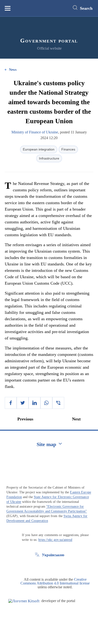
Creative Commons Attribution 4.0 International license (55, 581)
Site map (46, 444)
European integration (38, 149)
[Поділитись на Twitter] (22, 403)
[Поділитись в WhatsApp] (46, 403)
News (12, 69)
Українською (53, 555)
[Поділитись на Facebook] (10, 403)
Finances (68, 149)
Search (86, 8)
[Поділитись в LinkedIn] (34, 403)
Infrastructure (49, 158)
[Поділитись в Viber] (58, 403)
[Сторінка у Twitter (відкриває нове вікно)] (37, 566)
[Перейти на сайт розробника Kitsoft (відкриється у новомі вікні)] (23, 601)
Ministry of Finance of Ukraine (34, 132)
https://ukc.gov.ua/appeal (55, 540)
